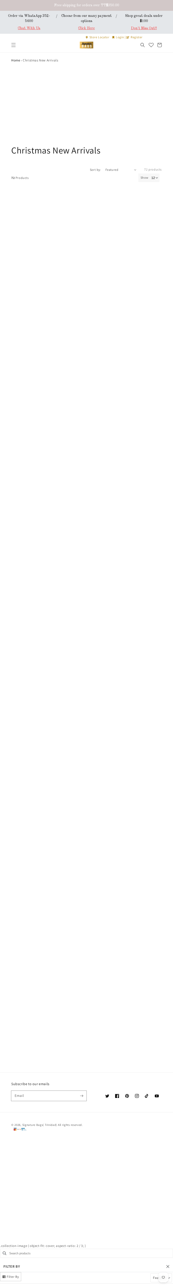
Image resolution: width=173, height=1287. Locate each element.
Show (144, 178)
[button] (13, 45)
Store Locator (99, 37)
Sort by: (95, 170)
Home (15, 60)
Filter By (13, 1277)
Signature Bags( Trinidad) (40, 1125)
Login (120, 37)
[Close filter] (167, 1266)
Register (136, 37)
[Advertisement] (86, 110)
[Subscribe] (81, 1096)
